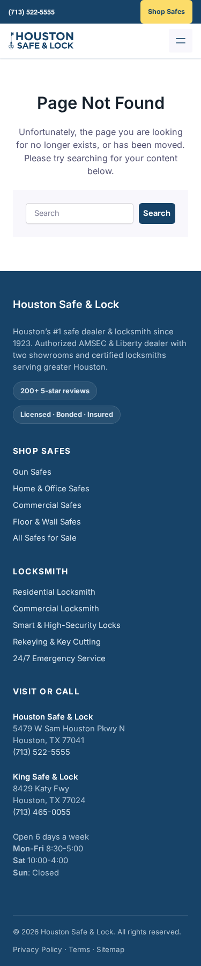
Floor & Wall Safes (47, 522)
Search (156, 213)
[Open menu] (180, 41)
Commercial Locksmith (56, 608)
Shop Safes (166, 12)
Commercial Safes (47, 505)
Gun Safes (32, 472)
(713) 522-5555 (41, 752)
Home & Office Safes (51, 488)
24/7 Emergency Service (59, 658)
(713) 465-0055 (42, 812)
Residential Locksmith (54, 592)
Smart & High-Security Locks (67, 625)
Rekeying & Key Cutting (57, 642)
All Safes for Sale (45, 538)
